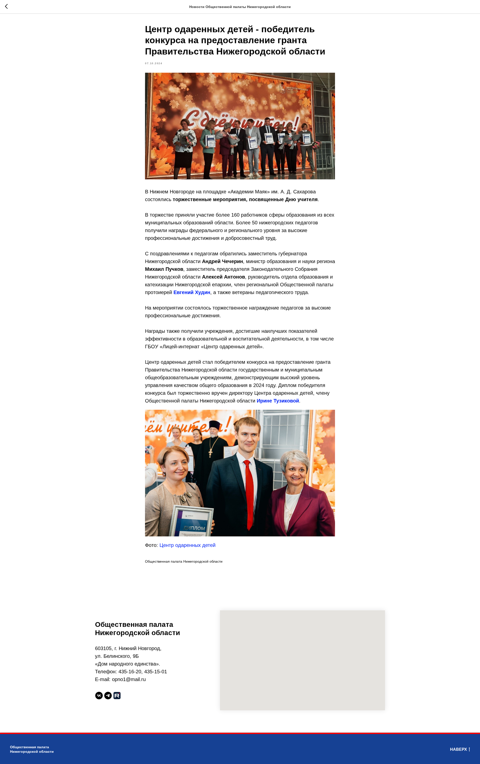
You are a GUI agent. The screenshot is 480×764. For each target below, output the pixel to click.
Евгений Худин (192, 292)
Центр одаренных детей (188, 545)
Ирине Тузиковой (278, 400)
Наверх (458, 749)
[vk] (99, 695)
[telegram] (108, 695)
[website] (117, 695)
